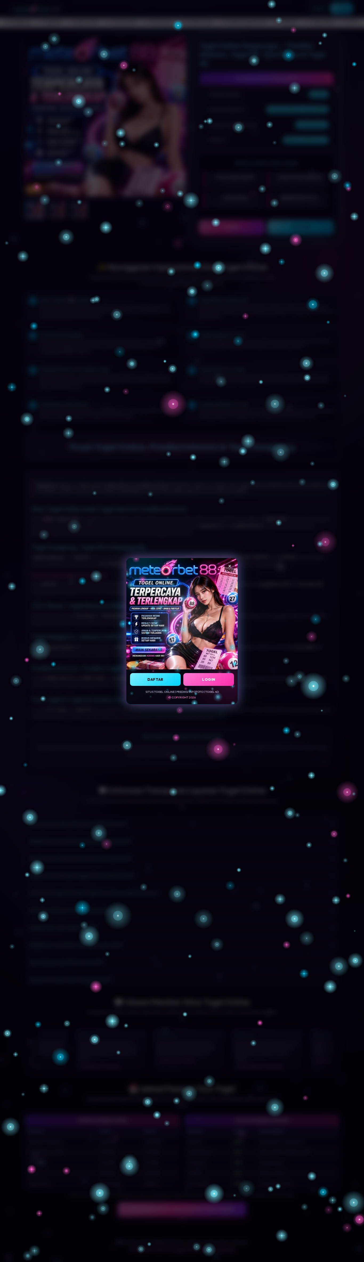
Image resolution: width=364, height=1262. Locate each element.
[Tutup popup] (229, 566)
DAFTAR (155, 679)
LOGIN (208, 679)
